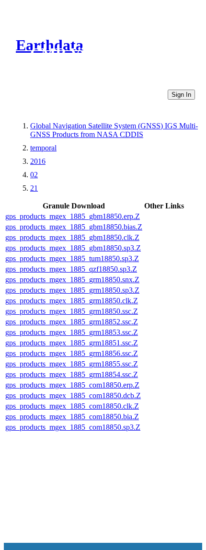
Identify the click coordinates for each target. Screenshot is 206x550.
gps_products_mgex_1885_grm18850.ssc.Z (71, 311)
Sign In (181, 94)
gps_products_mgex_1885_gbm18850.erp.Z (72, 216)
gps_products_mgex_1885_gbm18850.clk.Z (72, 237)
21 (34, 188)
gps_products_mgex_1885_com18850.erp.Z (72, 385)
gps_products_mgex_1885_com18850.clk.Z (72, 406)
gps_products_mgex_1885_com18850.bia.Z (72, 416)
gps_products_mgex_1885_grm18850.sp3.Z (72, 290)
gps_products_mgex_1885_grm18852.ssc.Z (71, 322)
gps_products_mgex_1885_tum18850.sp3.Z (72, 258)
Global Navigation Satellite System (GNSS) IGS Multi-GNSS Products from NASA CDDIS (114, 130)
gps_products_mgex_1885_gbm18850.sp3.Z (73, 248)
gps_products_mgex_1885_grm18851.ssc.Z (71, 343)
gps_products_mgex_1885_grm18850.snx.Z (72, 279)
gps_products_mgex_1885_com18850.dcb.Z (73, 395)
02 (34, 175)
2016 (38, 161)
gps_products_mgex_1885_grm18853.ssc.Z (71, 332)
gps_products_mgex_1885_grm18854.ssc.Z (71, 374)
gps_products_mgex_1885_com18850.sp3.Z (72, 427)
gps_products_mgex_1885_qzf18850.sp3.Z (71, 269)
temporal (43, 148)
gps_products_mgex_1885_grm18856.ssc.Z (71, 353)
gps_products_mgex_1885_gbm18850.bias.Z (73, 227)
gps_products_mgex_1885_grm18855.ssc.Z (71, 364)
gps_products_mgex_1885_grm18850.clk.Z (71, 301)
